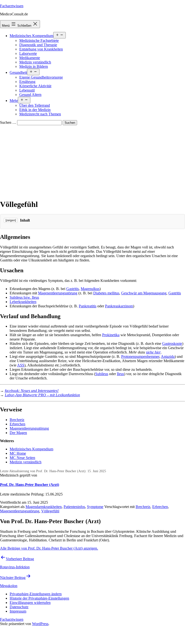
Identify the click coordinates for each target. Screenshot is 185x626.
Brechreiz (17, 420)
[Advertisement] (92, 161)
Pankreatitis (87, 306)
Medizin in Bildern (33, 66)
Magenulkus (90, 289)
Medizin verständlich (35, 62)
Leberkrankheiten (23, 302)
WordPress (40, 624)
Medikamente (29, 58)
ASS (20, 365)
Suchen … (8, 122)
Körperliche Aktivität (35, 86)
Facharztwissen (11, 6)
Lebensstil (27, 90)
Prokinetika (110, 335)
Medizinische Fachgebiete (39, 40)
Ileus (120, 374)
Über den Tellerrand (34, 105)
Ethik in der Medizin (35, 110)
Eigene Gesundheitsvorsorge (41, 77)
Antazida (168, 356)
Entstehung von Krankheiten (41, 49)
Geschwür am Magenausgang (143, 293)
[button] (36, 594)
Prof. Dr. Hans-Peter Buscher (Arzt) (29, 485)
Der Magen (18, 433)
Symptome (95, 507)
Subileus (101, 374)
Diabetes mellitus (106, 293)
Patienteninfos (74, 507)
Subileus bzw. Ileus (24, 297)
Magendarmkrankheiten (44, 507)
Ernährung (27, 82)
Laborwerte (28, 53)
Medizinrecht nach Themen (40, 114)
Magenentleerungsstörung (57, 293)
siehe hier (153, 352)
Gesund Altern (30, 95)
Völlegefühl (50, 511)
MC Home (18, 453)
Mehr (14, 101)
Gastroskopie (172, 343)
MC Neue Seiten (22, 458)
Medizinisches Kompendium (31, 36)
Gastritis (72, 289)
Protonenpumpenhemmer (140, 356)
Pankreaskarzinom (119, 306)
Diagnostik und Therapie (38, 45)
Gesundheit (18, 72)
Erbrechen (17, 424)
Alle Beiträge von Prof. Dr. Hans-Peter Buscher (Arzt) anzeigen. (49, 548)
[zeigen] (11, 220)
